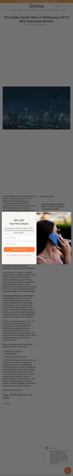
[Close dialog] (69, 214)
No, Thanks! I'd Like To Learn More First (19, 255)
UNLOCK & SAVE (19, 249)
